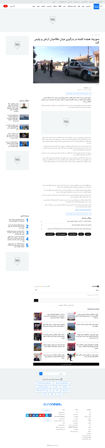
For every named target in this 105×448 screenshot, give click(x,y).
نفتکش (52, 394)
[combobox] (49, 2)
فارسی (98, 1)
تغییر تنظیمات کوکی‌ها (60, 429)
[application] (66, 64)
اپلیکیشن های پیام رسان (73, 425)
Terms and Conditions (59, 417)
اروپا (83, 6)
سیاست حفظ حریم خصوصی (59, 421)
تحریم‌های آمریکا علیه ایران (42, 387)
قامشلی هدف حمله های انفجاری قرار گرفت (81, 225)
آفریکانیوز (76, 429)
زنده (5, 6)
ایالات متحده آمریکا (41, 391)
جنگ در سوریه (50, 234)
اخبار (96, 35)
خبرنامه (48, 420)
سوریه (88, 234)
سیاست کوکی (62, 419)
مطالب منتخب (24, 100)
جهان (79, 6)
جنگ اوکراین (65, 387)
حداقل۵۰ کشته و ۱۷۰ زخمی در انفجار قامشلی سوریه (79, 221)
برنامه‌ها (89, 431)
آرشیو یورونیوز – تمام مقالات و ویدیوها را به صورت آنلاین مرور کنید (86, 437)
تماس (64, 423)
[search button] (41, 2)
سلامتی (43, 6)
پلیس (81, 234)
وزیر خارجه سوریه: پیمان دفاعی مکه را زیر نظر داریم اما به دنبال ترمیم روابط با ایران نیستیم (69, 229)
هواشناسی (76, 417)
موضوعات (89, 410)
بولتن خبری (75, 414)
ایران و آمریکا (65, 391)
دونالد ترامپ (55, 387)
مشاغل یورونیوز (61, 425)
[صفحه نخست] (98, 35)
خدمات (76, 410)
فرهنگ (55, 6)
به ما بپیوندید (75, 421)
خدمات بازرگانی (61, 414)
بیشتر (63, 410)
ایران (50, 391)
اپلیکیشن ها (75, 423)
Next (60, 6)
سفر (64, 6)
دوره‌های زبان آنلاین (74, 431)
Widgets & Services (73, 427)
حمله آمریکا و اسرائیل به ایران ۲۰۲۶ (44, 383)
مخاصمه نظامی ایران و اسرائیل (61, 383)
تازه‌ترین (88, 6)
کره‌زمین (49, 6)
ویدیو (38, 6)
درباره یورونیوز (62, 412)
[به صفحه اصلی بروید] (96, 6)
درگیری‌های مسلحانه (61, 234)
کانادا (45, 394)
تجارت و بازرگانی (71, 6)
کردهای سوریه (73, 234)
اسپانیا (57, 391)
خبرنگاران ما (88, 433)
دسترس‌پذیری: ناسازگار (60, 427)
